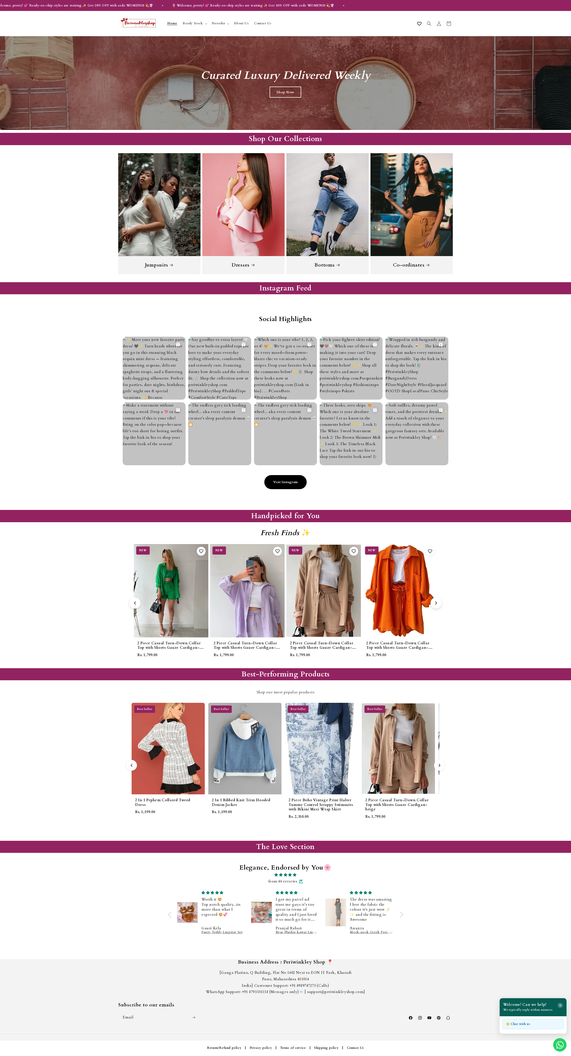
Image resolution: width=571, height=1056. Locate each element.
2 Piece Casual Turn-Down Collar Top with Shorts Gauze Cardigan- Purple (169, 648)
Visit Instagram (285, 482)
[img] (285, 875)
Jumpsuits (156, 265)
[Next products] (436, 603)
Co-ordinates (409, 265)
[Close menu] (560, 1005)
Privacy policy (261, 1048)
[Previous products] (135, 603)
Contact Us (355, 1048)
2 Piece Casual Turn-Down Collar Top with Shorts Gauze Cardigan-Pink (397, 648)
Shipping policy (326, 1048)
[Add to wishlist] (201, 551)
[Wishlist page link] (419, 23)
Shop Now (285, 92)
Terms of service (293, 1048)
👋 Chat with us (518, 1024)
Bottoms (324, 265)
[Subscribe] (194, 1017)
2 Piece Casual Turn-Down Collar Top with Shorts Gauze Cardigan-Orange (321, 648)
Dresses (241, 265)
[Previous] (131, 765)
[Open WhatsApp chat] (560, 1045)
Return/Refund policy (224, 1048)
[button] (194, 23)
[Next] (439, 765)
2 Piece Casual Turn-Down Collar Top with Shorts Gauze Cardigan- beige (245, 648)
